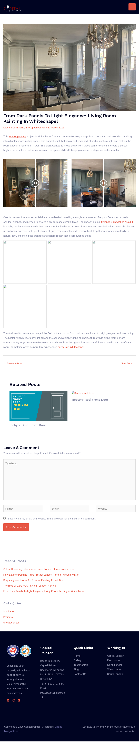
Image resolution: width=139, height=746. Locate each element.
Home (77, 655)
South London (115, 674)
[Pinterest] (19, 700)
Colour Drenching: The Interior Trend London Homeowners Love (38, 569)
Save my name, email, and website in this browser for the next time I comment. (52, 518)
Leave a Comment (13, 127)
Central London (115, 655)
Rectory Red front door (90, 399)
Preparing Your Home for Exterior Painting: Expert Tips (33, 580)
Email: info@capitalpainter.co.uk (52, 693)
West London (114, 669)
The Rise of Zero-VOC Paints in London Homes (29, 585)
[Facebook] (8, 700)
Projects (8, 617)
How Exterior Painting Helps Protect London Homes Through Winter (41, 574)
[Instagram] (13, 700)
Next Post (128, 363)
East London (114, 660)
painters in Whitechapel (71, 347)
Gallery (77, 660)
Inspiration (9, 611)
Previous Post (13, 363)
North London (115, 664)
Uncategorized (11, 622)
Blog (76, 669)
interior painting (17, 136)
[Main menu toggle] (132, 6)
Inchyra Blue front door (27, 425)
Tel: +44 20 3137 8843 (52, 683)
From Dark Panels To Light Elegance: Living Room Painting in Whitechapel (43, 591)
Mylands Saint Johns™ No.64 (117, 221)
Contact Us (80, 674)
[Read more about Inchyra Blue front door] (38, 405)
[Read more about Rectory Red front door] (83, 393)
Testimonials (81, 664)
